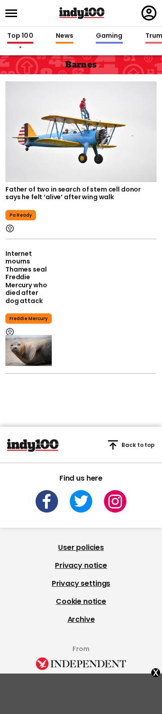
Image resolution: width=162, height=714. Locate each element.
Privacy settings (81, 583)
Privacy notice (81, 565)
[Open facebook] (47, 501)
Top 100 (20, 36)
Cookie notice (81, 601)
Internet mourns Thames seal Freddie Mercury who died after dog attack (26, 277)
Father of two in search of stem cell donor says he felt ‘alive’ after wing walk (73, 193)
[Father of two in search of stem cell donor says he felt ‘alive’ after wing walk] (81, 131)
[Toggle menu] (14, 13)
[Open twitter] (81, 501)
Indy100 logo (82, 13)
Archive (81, 619)
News (64, 36)
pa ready (20, 215)
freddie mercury (28, 318)
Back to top (138, 445)
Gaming (109, 36)
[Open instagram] (115, 501)
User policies (81, 547)
